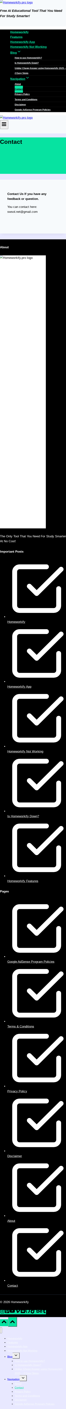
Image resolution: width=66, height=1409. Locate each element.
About (18, 84)
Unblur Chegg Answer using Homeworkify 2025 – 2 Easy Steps (40, 70)
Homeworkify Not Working (28, 46)
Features (16, 36)
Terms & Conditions (20, 1026)
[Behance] (39, 1312)
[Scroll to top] (4, 1322)
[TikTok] (33, 1312)
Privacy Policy (22, 94)
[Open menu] (4, 124)
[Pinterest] (7, 1312)
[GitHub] (27, 1312)
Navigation (13, 1379)
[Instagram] (2, 1312)
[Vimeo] (18, 1312)
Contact (19, 89)
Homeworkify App (22, 42)
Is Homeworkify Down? (27, 63)
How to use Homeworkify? (28, 58)
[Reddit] (23, 1312)
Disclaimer (20, 104)
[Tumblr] (44, 1312)
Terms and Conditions (26, 99)
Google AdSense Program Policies (33, 109)
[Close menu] (1, 1330)
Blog (9, 1356)
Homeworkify (19, 31)
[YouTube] (12, 1312)
